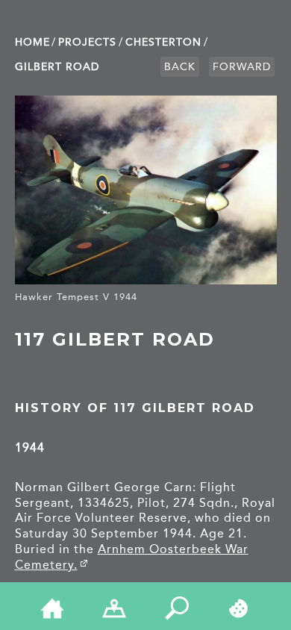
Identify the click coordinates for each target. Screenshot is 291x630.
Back (179, 66)
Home (32, 42)
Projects (87, 42)
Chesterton (163, 42)
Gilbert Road (57, 66)
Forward (242, 66)
